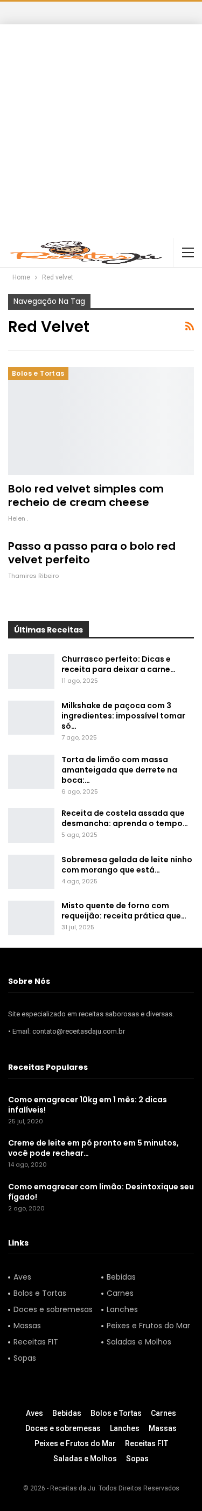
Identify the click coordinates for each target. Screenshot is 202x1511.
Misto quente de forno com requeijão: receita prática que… (123, 910)
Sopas (24, 1358)
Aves (22, 1277)
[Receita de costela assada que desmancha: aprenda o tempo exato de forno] (31, 825)
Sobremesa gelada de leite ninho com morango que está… (126, 864)
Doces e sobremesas (53, 1309)
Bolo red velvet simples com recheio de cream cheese (86, 495)
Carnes (120, 1293)
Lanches (122, 1309)
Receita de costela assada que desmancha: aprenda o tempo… (124, 818)
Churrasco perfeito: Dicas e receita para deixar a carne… (118, 664)
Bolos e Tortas (38, 373)
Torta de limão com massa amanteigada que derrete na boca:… (119, 770)
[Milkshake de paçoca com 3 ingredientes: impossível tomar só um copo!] (31, 718)
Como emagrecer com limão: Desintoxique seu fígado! (101, 1191)
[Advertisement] (101, 131)
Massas (27, 1325)
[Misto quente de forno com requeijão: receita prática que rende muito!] (31, 918)
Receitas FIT (35, 1341)
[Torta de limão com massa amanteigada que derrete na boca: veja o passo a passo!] (31, 772)
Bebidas (121, 1277)
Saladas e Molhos (139, 1341)
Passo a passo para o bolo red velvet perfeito (92, 552)
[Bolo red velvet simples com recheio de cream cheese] (101, 421)
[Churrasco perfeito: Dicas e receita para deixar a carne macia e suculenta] (31, 671)
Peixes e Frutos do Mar (148, 1325)
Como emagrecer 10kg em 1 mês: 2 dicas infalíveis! (87, 1104)
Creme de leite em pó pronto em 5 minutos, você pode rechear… (93, 1148)
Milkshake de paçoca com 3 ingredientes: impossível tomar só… (123, 715)
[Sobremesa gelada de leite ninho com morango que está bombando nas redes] (31, 872)
